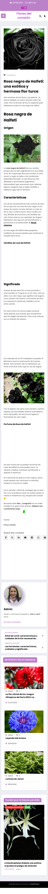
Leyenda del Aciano (16, 738)
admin (8, 609)
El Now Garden (10, 525)
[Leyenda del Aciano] (24, 721)
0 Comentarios (11, 75)
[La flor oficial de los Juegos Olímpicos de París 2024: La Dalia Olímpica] (24, 678)
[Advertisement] (24, 338)
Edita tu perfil (35, 614)
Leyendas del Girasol (15, 835)
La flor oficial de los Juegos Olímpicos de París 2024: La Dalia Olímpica (20, 696)
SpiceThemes (35, 853)
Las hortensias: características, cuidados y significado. (21, 647)
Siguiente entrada (12, 643)
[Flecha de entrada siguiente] (42, 647)
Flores (8, 807)
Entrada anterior (11, 632)
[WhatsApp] (38, 537)
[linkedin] (18, 537)
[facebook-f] (22, 8)
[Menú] (3, 16)
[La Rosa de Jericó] (24, 762)
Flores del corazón (23, 15)
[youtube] (25, 8)
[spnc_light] (45, 16)
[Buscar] (40, 16)
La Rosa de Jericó (15, 778)
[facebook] (6, 537)
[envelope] (25, 537)
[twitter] (12, 537)
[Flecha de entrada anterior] (42, 635)
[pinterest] (31, 537)
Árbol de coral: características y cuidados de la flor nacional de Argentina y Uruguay (21, 637)
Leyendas (16, 807)
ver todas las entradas (12, 622)
